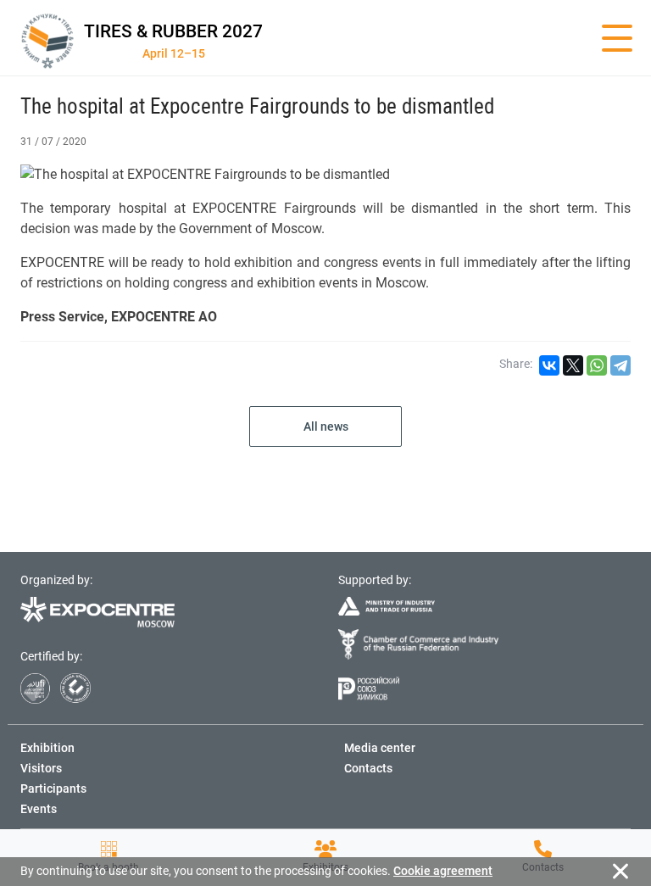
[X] (573, 365)
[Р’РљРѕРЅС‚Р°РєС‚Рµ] (549, 365)
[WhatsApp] (597, 365)
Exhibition (47, 748)
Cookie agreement (442, 871)
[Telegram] (620, 365)
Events (38, 809)
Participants (53, 788)
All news (325, 426)
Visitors (41, 768)
